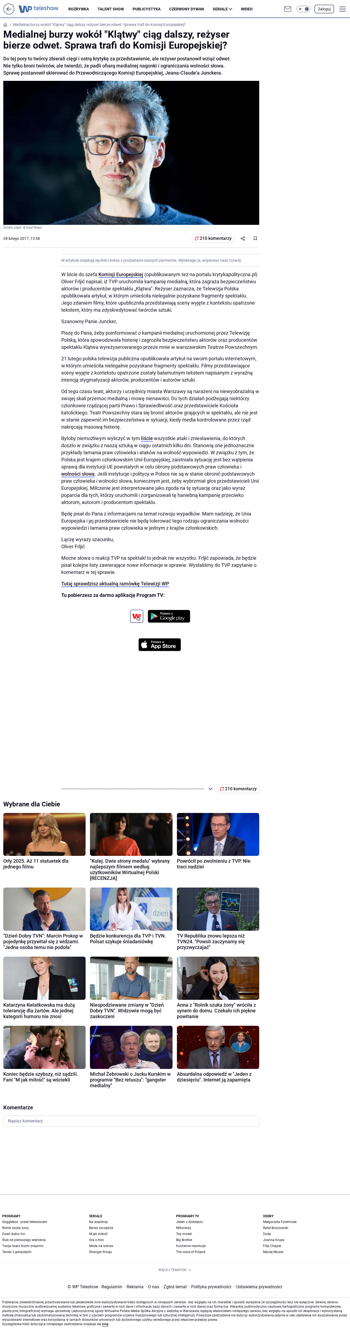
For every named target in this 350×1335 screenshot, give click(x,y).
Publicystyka (147, 9)
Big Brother (184, 1240)
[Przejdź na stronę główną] (8, 13)
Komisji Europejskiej (120, 274)
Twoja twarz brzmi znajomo (22, 1246)
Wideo (247, 9)
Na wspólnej (98, 1222)
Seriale (220, 9)
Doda (267, 1234)
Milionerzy (183, 1228)
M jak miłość (98, 1234)
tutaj (105, 1324)
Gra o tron (96, 1240)
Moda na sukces (101, 1246)
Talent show (111, 9)
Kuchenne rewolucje (191, 1246)
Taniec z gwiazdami (16, 1252)
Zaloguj (324, 9)
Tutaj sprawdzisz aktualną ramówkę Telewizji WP (115, 584)
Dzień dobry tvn (13, 1234)
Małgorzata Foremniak (280, 1222)
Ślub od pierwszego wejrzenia (24, 1240)
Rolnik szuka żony (15, 1228)
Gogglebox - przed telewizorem (24, 1222)
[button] (303, 9)
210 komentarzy (216, 238)
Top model (184, 1234)
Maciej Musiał (273, 1252)
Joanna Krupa (273, 1240)
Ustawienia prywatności (258, 1286)
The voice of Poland (190, 1252)
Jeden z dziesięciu (189, 1222)
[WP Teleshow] (43, 9)
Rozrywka (78, 9)
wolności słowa (78, 474)
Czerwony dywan (186, 9)
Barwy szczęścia (101, 1228)
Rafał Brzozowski (275, 1228)
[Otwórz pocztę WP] (287, 9)
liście (147, 438)
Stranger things (100, 1252)
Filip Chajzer (272, 1246)
